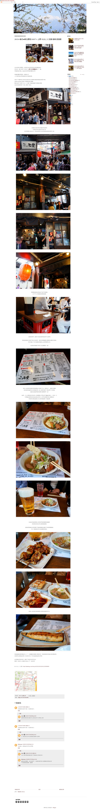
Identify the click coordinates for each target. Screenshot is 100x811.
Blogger (54, 807)
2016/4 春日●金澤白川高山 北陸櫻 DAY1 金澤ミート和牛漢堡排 (79, 67)
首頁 (39, 789)
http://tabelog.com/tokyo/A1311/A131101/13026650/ (36, 666)
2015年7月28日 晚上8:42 (30, 734)
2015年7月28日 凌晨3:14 (24, 707)
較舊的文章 (61, 789)
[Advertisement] (72, 127)
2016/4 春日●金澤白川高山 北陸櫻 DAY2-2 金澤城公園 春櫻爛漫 (79, 60)
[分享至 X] (31, 695)
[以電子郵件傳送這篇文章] (29, 695)
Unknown (20, 744)
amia (22, 716)
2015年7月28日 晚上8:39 (30, 716)
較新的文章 (17, 789)
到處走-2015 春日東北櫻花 (23, 697)
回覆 (19, 710)
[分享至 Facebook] (33, 695)
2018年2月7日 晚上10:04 (31, 759)
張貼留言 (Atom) (21, 791)
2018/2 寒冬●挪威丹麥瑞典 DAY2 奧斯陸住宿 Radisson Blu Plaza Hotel (79, 54)
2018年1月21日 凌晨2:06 (30, 753)
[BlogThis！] (30, 695)
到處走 (69, 76)
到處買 (69, 103)
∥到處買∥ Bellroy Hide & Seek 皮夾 (79, 39)
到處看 (69, 95)
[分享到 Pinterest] (34, 695)
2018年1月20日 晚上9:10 (28, 744)
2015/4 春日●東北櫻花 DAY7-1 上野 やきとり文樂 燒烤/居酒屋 (79, 46)
